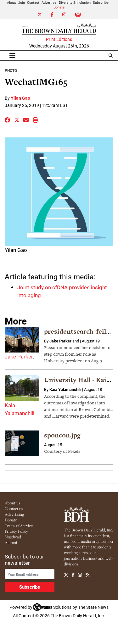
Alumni (11, 542)
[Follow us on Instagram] (80, 575)
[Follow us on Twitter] (66, 575)
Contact (33, 2)
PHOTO (11, 70)
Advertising (14, 514)
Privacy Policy (16, 531)
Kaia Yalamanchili (65, 389)
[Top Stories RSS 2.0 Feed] (87, 575)
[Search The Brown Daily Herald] (111, 55)
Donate (59, 7)
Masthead (13, 537)
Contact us (14, 508)
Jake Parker (19, 356)
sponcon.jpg (62, 435)
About (11, 2)
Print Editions (59, 39)
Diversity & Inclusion (75, 2)
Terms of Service (19, 525)
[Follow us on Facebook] (73, 575)
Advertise (49, 2)
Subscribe (101, 2)
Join (21, 2)
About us (12, 503)
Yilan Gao (20, 98)
